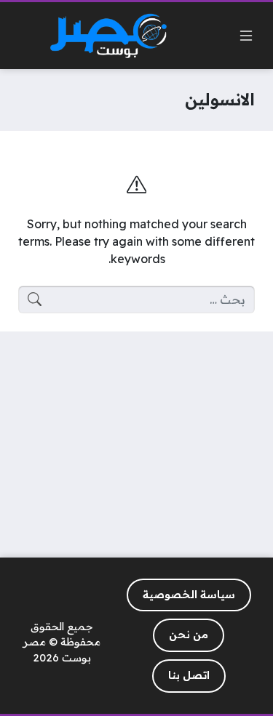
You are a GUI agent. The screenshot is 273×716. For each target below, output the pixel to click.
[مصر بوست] (108, 36)
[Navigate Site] (246, 35)
